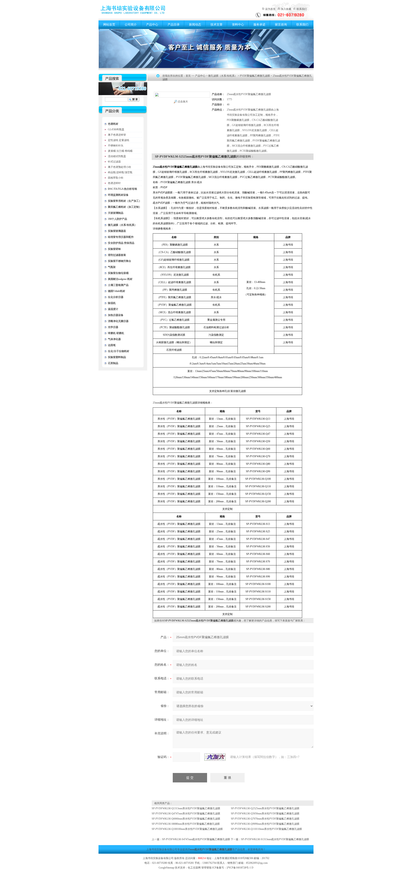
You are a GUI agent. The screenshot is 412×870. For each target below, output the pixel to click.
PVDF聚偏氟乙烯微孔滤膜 (255, 75)
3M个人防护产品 (117, 218)
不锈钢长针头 (115, 145)
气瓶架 (112, 267)
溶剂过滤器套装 (117, 255)
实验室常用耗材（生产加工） (124, 200)
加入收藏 (286, 9)
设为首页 (270, 9)
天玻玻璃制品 (115, 212)
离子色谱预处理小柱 (119, 167)
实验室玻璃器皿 (117, 230)
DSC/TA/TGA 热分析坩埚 (122, 188)
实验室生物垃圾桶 (118, 273)
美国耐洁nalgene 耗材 (120, 279)
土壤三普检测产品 (118, 285)
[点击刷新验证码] (215, 757)
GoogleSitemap (166, 867)
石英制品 (113, 363)
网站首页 (109, 24)
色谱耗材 (113, 123)
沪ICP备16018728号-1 (239, 867)
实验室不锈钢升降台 (119, 261)
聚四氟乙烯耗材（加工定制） (124, 206)
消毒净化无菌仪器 (118, 321)
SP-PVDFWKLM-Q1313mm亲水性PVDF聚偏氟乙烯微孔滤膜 (186, 808)
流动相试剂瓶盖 (117, 156)
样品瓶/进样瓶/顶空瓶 (120, 172)
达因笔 (112, 345)
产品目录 (174, 24)
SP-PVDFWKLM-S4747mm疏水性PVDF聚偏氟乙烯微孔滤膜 (196, 839)
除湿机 (112, 303)
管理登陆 (206, 867)
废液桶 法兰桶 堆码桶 (120, 150)
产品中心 (152, 24)
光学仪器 (113, 327)
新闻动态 (195, 24)
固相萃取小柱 (115, 177)
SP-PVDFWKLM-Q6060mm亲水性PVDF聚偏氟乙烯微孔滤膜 (186, 818)
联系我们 (302, 9)
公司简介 (131, 24)
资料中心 (238, 24)
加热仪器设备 (115, 315)
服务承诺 (259, 24)
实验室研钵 (114, 249)
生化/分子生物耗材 (118, 351)
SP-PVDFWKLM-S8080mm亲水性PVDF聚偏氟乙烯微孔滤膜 (186, 823)
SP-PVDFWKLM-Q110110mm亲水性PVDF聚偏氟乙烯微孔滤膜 (266, 829)
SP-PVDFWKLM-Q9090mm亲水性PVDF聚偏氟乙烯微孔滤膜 (265, 823)
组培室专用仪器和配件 (121, 236)
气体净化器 (114, 339)
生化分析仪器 (115, 297)
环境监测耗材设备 (118, 194)
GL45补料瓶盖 (116, 129)
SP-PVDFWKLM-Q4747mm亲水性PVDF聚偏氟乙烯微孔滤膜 (186, 813)
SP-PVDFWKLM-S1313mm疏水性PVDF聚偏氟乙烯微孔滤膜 (275, 839)
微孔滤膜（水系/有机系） (122, 224)
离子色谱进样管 (117, 134)
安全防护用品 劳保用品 (121, 242)
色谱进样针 (114, 183)
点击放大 (183, 101)
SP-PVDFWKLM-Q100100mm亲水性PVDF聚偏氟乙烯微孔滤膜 (187, 829)
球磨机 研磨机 (116, 333)
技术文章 (217, 24)
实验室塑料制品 (117, 357)
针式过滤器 (114, 161)
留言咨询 (281, 24)
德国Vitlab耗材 (116, 291)
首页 (188, 75)
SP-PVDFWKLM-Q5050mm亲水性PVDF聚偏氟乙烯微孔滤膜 (265, 813)
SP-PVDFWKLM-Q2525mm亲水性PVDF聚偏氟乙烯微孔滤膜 (265, 808)
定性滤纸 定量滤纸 (118, 140)
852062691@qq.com (257, 862)
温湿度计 (113, 309)
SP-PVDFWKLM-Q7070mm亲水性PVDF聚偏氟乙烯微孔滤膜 (265, 818)
